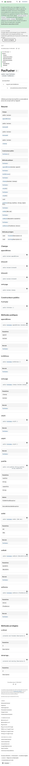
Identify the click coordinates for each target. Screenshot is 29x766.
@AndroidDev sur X (5, 722)
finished (10, 235)
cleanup (5, 143)
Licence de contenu (18, 691)
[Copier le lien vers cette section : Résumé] (9, 107)
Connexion (24, 1)
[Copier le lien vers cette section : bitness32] (8, 262)
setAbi (4, 211)
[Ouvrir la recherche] (17, 2)
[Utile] (17, 48)
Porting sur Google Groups (7, 733)
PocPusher (5, 154)
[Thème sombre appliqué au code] (27, 255)
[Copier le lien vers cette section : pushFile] (7, 461)
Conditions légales (23, 755)
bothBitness (6, 174)
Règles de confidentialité (12, 757)
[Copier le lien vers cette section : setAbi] (6, 514)
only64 (4, 195)
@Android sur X (4, 720)
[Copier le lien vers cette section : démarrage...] (10, 655)
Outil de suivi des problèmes (7, 750)
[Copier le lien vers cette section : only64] (6, 438)
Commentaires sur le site (7, 760)
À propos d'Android (5, 755)
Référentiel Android (5, 703)
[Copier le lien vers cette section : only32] (6, 416)
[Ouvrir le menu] (2, 1)
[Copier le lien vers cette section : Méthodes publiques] (19, 315)
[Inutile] (19, 48)
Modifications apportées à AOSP (10, 24)
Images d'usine (4, 712)
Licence (3, 757)
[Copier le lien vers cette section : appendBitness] (12, 251)
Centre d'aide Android (6, 739)
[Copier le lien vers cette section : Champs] (9, 246)
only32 (4, 188)
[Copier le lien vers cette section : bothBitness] (10, 356)
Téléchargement (5, 707)
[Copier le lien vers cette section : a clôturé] (8, 630)
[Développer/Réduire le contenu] (10, 52)
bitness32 (5, 127)
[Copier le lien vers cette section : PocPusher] (9, 302)
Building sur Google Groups (7, 731)
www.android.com (5, 744)
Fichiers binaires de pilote (6, 714)
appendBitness (6, 118)
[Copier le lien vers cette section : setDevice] (9, 587)
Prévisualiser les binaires (6, 710)
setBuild (5, 218)
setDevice (5, 225)
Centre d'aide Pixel (5, 741)
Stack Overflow (4, 748)
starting (10, 239)
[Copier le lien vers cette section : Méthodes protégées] (19, 626)
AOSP (2, 45)
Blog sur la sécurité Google (7, 727)
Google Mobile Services (6, 746)
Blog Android (4, 724)
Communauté (15, 755)
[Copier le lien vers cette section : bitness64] (8, 273)
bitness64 (5, 135)
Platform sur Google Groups (7, 729)
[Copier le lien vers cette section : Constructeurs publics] (20, 298)
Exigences (3, 705)
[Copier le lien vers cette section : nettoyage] (9, 284)
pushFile (5, 203)
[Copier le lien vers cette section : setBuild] (7, 550)
